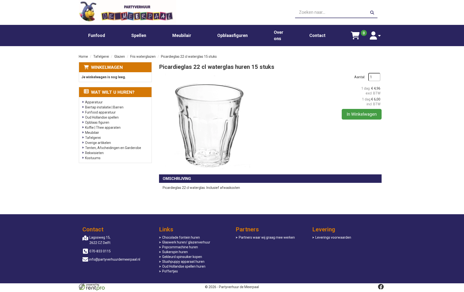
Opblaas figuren (97, 122)
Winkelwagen (107, 67)
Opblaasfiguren (232, 35)
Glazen (119, 56)
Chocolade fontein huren (181, 237)
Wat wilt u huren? (112, 92)
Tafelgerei (101, 56)
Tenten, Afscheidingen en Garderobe (113, 148)
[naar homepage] (127, 12)
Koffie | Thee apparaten (103, 127)
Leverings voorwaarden (333, 237)
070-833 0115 (100, 251)
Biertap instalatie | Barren (104, 107)
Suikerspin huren (175, 252)
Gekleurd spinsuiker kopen (182, 257)
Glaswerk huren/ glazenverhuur (186, 242)
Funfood (96, 35)
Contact (317, 35)
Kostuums (93, 158)
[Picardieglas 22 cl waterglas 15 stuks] (207, 121)
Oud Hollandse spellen (102, 117)
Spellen (138, 35)
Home (83, 56)
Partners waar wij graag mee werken (267, 237)
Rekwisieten (94, 153)
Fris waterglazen (143, 56)
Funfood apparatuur (100, 112)
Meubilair (181, 35)
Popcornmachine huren (180, 247)
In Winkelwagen (362, 114)
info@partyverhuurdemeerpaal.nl (114, 259)
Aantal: (359, 77)
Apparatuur (94, 102)
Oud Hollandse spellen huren (183, 266)
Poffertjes (170, 271)
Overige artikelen (98, 143)
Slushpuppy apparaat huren (183, 262)
